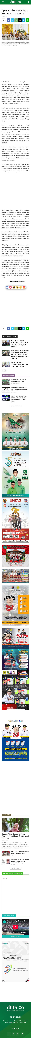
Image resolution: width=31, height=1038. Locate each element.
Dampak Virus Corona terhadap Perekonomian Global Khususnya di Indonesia (15, 836)
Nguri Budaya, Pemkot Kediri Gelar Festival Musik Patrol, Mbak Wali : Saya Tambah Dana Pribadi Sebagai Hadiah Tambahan (20, 354)
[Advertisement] (15, 63)
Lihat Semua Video (15, 936)
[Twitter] (17, 1034)
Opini (3, 831)
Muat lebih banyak (15, 406)
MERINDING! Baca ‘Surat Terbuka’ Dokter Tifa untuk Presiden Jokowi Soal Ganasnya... (20, 861)
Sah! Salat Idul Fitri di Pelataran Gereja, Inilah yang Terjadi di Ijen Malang (20, 364)
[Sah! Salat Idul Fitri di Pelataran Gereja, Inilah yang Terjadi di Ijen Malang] (6, 364)
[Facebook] (8, 1034)
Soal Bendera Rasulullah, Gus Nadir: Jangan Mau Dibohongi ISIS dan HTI (19, 389)
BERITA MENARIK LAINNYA (10, 336)
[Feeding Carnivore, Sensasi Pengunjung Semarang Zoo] (6, 382)
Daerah (3, 345)
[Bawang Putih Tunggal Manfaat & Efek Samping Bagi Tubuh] (6, 853)
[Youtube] (22, 1034)
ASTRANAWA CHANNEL (9, 915)
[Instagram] (13, 1034)
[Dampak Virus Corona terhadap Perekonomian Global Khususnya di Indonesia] (15, 825)
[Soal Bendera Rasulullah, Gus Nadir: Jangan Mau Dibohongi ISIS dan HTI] (6, 390)
